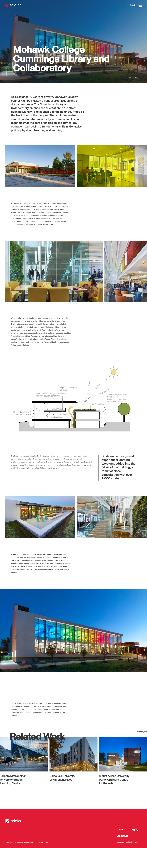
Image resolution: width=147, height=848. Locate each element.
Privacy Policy (43, 842)
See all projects (141, 732)
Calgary (134, 829)
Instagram (120, 842)
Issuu (136, 842)
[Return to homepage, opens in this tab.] (74, 820)
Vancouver (122, 836)
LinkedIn (129, 842)
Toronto (120, 829)
